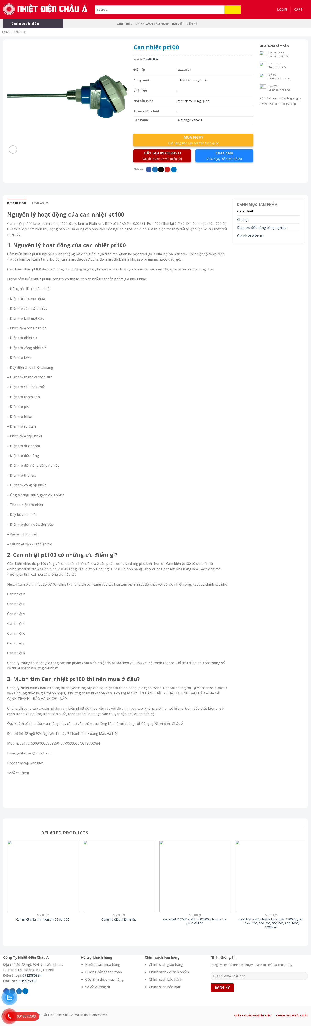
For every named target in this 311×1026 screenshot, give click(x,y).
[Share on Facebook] (148, 169)
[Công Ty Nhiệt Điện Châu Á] (46, 9)
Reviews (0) (40, 203)
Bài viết (178, 24)
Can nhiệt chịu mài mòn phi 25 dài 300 (42, 919)
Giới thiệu (125, 24)
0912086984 (31, 975)
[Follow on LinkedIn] (25, 991)
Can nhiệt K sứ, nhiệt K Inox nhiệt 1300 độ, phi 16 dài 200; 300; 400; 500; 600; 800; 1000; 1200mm (270, 923)
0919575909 (27, 981)
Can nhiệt (20, 32)
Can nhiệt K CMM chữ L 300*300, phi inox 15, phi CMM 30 (194, 921)
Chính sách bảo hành (152, 24)
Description (16, 203)
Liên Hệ (192, 24)
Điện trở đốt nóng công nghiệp (262, 227)
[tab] (16, 203)
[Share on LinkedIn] (174, 169)
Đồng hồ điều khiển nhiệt (118, 919)
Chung (242, 219)
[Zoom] (13, 149)
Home (6, 32)
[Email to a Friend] (161, 169)
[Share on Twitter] (155, 169)
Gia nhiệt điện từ (250, 235)
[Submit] (232, 9)
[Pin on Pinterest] (167, 169)
